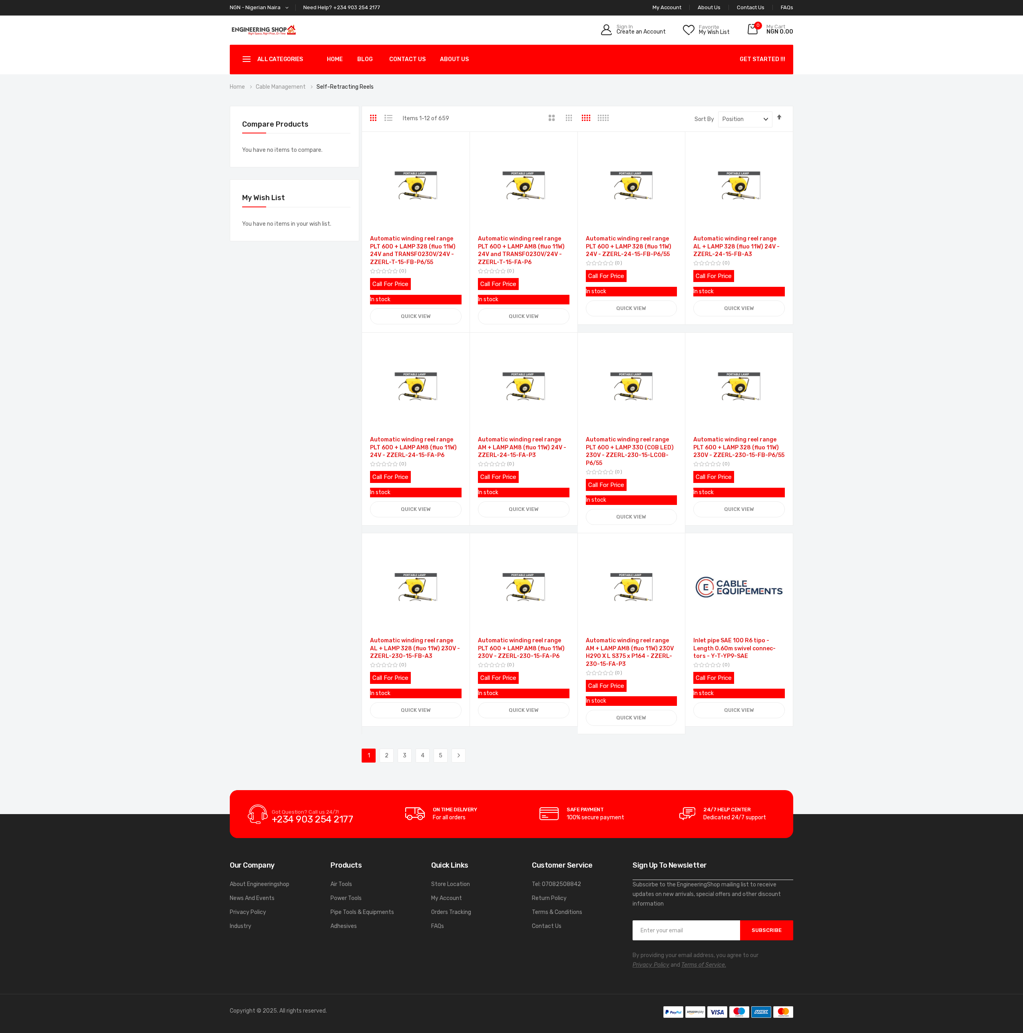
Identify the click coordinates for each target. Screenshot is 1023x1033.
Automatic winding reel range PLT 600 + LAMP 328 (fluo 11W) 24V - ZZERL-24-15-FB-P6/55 (628, 246)
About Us (709, 7)
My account (667, 7)
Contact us (407, 59)
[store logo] (264, 30)
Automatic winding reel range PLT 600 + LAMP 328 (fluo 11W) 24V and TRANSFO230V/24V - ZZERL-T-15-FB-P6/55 (413, 250)
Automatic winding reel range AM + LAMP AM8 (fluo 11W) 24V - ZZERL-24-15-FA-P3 (522, 447)
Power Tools (346, 898)
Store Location (450, 884)
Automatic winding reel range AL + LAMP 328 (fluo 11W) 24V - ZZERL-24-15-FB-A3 (736, 246)
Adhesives (343, 926)
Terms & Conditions (557, 912)
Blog (365, 59)
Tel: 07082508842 (556, 884)
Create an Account (641, 32)
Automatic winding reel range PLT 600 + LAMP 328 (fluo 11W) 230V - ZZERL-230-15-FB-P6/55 (738, 447)
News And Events (252, 898)
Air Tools (341, 884)
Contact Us (750, 7)
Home (335, 59)
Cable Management (281, 86)
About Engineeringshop (259, 884)
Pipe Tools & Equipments (362, 912)
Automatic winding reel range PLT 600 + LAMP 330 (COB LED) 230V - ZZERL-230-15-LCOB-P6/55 (630, 451)
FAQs (787, 7)
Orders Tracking (451, 912)
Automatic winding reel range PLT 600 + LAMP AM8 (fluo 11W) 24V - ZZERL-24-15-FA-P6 (413, 447)
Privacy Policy (248, 912)
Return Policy (549, 898)
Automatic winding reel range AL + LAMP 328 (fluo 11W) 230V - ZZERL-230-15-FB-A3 (415, 648)
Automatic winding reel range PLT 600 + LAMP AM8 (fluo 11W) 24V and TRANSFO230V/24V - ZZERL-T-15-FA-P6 (521, 250)
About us (454, 59)
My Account (446, 898)
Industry (240, 926)
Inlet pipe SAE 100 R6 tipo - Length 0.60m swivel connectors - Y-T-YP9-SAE (734, 648)
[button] (260, 8)
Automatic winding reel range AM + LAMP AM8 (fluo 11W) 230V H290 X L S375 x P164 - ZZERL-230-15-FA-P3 (630, 652)
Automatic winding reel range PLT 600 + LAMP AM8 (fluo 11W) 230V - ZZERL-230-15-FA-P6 (521, 648)
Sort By (704, 119)
